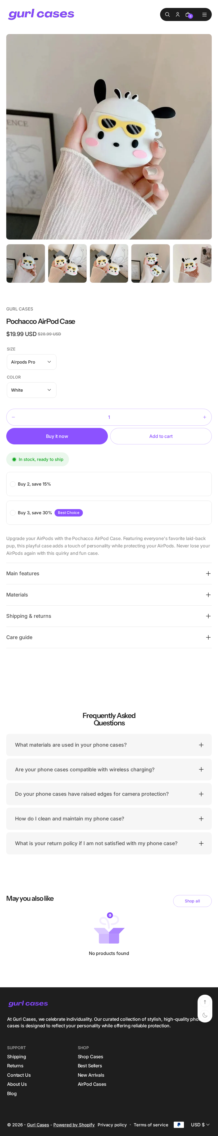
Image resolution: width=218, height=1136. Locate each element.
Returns (15, 1065)
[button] (31, 362)
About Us (17, 1084)
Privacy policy (112, 1124)
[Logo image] (41, 15)
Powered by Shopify (74, 1124)
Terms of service (151, 1124)
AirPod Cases (92, 1084)
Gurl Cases (38, 1124)
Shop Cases (90, 1056)
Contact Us (19, 1075)
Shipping (16, 1056)
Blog (11, 1093)
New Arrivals (91, 1075)
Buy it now (57, 436)
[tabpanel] (27, 265)
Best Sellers (90, 1065)
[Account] (178, 14)
